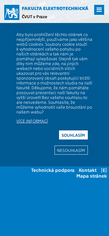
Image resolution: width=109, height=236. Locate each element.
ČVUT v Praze (34, 16)
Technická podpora (52, 170)
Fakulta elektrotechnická (55, 8)
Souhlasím (73, 135)
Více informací (32, 120)
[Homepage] (11, 12)
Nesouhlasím (71, 150)
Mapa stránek (91, 176)
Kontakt (88, 170)
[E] (104, 170)
